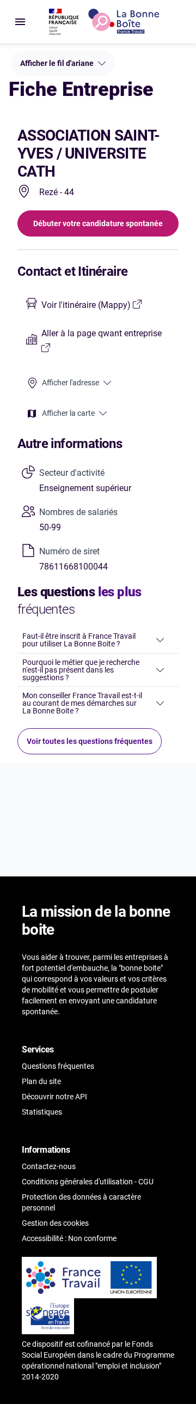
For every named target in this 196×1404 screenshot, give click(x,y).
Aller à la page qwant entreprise (101, 333)
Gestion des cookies (55, 1223)
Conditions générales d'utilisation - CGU (88, 1181)
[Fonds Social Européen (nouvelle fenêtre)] (48, 1316)
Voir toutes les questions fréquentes (89, 741)
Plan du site (41, 1081)
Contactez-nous (49, 1166)
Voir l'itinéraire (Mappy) (87, 305)
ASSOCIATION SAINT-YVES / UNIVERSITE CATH (88, 153)
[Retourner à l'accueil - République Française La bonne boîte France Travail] (104, 22)
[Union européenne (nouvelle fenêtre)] (131, 1277)
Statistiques (42, 1112)
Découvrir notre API (54, 1096)
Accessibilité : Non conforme (69, 1238)
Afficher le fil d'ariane (57, 63)
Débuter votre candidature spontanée (98, 223)
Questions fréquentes (58, 1066)
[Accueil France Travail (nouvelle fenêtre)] (63, 1277)
